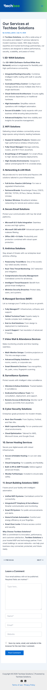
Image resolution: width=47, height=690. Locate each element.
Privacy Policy (29, 685)
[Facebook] (22, 681)
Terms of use (17, 685)
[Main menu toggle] (42, 6)
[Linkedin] (25, 681)
